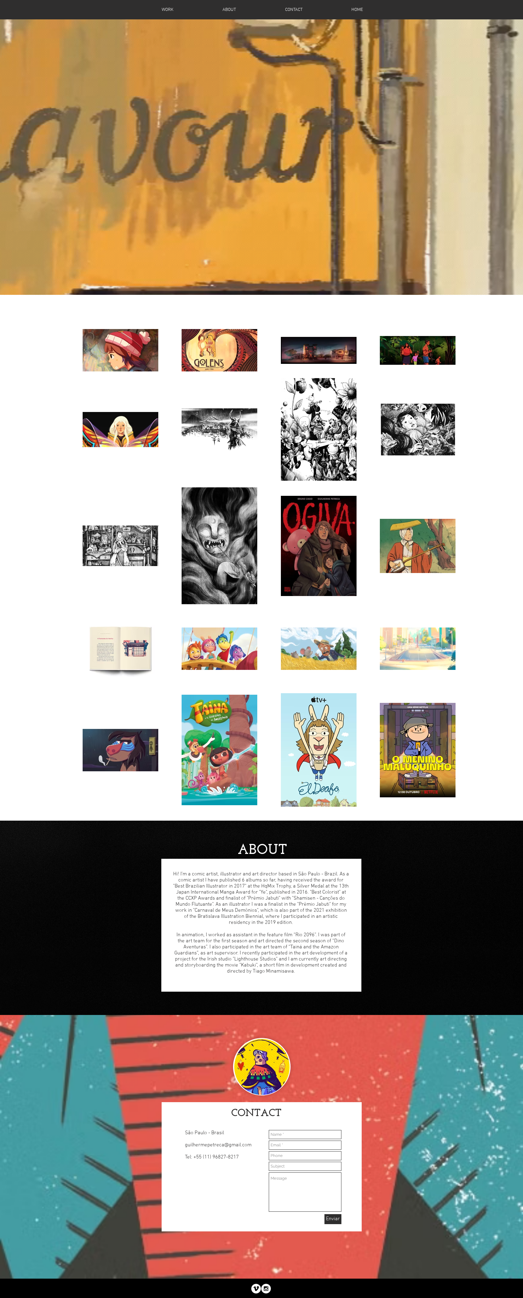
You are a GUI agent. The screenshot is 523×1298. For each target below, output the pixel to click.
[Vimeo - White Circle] (256, 1288)
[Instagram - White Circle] (266, 1288)
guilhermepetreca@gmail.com (218, 1145)
